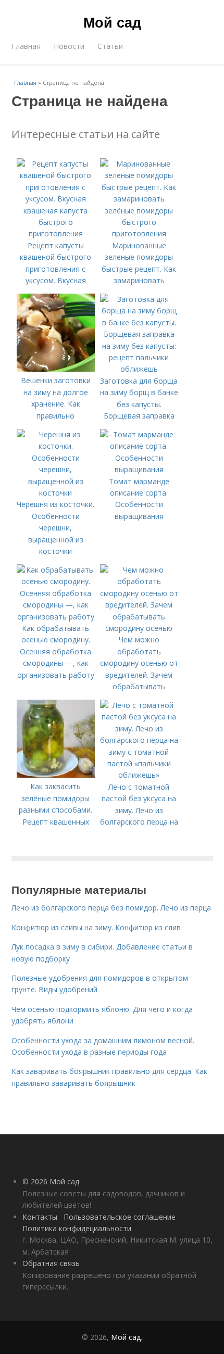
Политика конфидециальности (76, 1228)
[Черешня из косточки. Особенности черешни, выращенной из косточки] (56, 493)
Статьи (110, 46)
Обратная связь (51, 1263)
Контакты (39, 1217)
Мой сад (112, 22)
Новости (69, 46)
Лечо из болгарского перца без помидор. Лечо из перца (111, 908)
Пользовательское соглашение (120, 1217)
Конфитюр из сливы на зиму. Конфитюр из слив (96, 927)
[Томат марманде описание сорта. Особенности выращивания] (139, 469)
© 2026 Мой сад (50, 1181)
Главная (26, 46)
